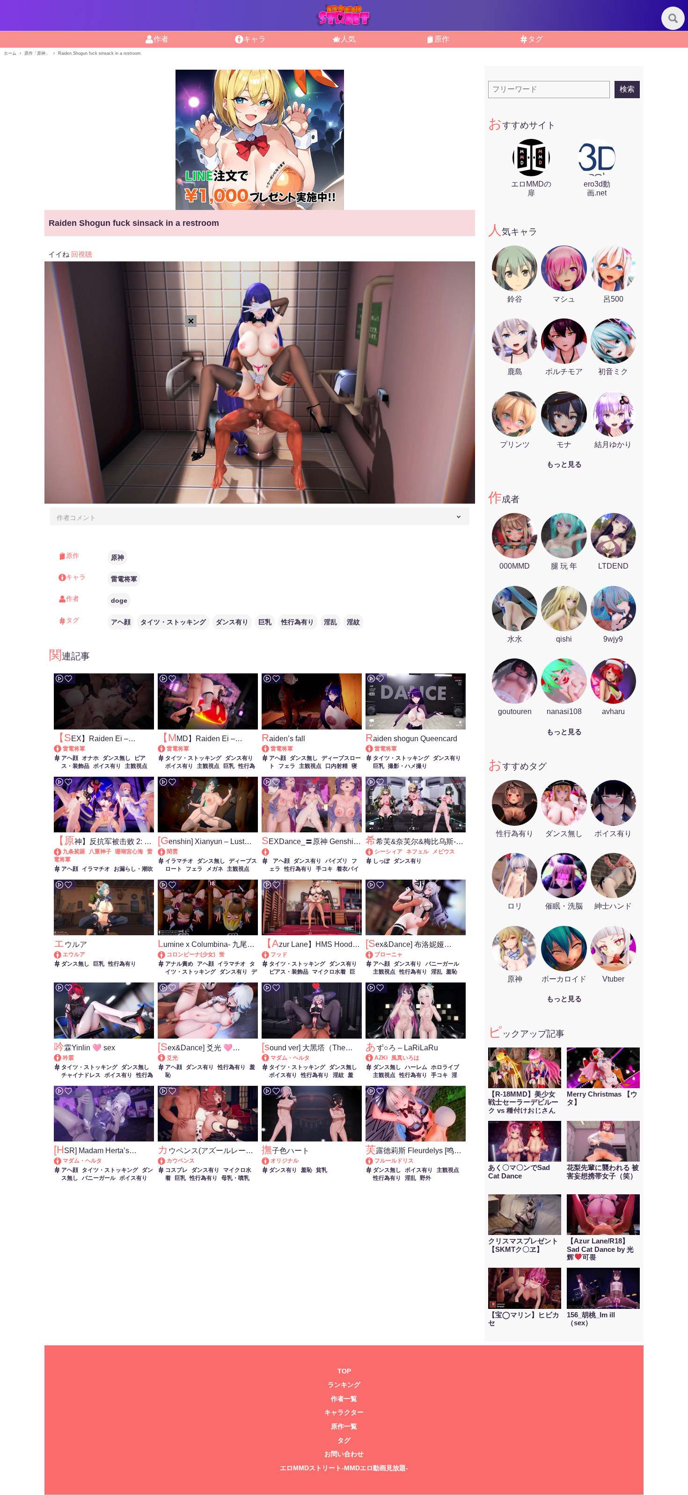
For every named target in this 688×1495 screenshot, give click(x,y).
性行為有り (297, 622)
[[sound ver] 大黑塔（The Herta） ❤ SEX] (270, 1057)
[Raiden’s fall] (270, 748)
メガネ (214, 869)
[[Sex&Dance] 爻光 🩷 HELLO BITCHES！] (166, 1057)
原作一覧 (344, 1426)
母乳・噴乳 (235, 1178)
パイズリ (336, 861)
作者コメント (76, 517)
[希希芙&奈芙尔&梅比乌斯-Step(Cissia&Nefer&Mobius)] (373, 851)
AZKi (381, 1057)
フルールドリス (394, 1160)
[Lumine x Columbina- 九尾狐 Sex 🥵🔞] (166, 954)
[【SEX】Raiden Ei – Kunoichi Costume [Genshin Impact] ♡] (62, 748)
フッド (279, 954)
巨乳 (264, 622)
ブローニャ (388, 954)
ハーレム (416, 1067)
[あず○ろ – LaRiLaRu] (373, 1057)
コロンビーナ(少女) (191, 954)
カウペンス (181, 1160)
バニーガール (442, 964)
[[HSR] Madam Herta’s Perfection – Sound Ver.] (62, 1160)
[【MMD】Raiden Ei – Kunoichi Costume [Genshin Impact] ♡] (166, 748)
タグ (344, 1440)
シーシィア (388, 851)
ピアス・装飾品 (288, 971)
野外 (425, 1178)
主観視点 (136, 766)
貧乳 (321, 1170)
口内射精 (336, 766)
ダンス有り (232, 622)
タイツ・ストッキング (173, 622)
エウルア (74, 954)
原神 (117, 557)
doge (119, 600)
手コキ (324, 869)
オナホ (90, 758)
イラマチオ (96, 869)
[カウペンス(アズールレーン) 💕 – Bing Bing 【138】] (166, 1160)
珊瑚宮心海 (129, 851)
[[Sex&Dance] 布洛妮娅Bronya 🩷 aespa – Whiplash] (373, 954)
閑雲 (172, 851)
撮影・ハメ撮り (407, 766)
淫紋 (353, 622)
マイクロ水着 (329, 971)
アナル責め (179, 964)
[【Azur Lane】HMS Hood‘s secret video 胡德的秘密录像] (270, 954)
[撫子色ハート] (270, 1160)
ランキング (344, 1384)
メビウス (443, 851)
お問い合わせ (344, 1454)
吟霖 (68, 1057)
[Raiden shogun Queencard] (373, 748)
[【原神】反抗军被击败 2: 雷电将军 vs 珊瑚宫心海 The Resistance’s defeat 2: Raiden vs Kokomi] (62, 851)
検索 (627, 89)
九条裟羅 (74, 851)
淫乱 (330, 622)
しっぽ (381, 861)
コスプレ (176, 1170)
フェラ (286, 766)
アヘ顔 (121, 622)
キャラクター (344, 1412)
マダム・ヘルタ (290, 1057)
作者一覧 (344, 1398)
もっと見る (564, 464)
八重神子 (100, 851)
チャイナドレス (81, 1075)
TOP (344, 1371)
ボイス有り (107, 766)
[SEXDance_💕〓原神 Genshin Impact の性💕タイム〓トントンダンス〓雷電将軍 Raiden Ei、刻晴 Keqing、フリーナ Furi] (311, 852)
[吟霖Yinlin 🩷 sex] (62, 1057)
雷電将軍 (124, 579)
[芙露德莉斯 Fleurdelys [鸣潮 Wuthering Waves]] (373, 1160)
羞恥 (451, 971)
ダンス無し (116, 758)
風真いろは (405, 1057)
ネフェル (417, 851)
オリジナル (285, 1160)
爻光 (172, 1057)
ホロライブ (445, 1067)
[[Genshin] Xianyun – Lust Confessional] (166, 851)
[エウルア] (62, 954)
